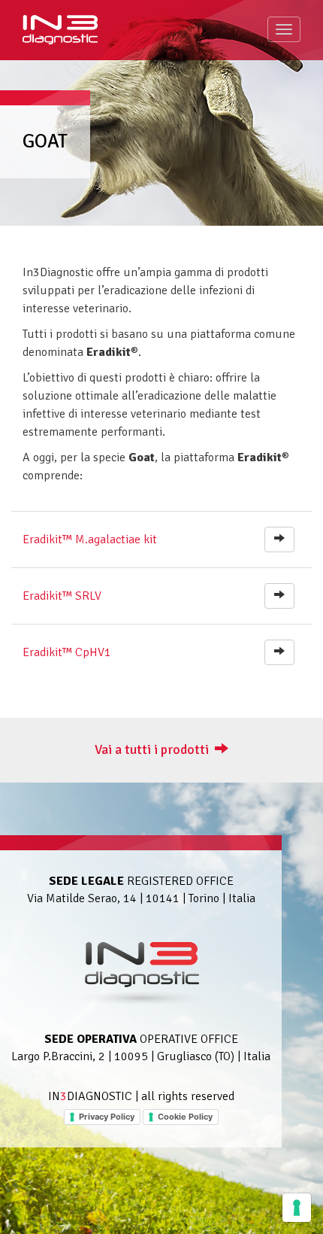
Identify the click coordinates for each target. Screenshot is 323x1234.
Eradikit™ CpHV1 (67, 652)
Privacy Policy (106, 1116)
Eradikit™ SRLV (62, 595)
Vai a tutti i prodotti (155, 749)
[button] (279, 539)
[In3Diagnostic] (60, 28)
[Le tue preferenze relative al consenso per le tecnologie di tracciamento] (296, 1207)
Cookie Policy (185, 1116)
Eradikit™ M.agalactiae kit (90, 539)
